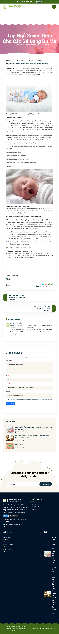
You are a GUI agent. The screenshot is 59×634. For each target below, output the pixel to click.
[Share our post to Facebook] (43, 284)
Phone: (6, 526)
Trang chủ (12, 44)
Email (7, 383)
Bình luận (8, 360)
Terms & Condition (38, 628)
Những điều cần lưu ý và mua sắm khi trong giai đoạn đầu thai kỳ (54, 551)
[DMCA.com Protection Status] (10, 515)
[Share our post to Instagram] (46, 284)
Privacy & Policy (51, 628)
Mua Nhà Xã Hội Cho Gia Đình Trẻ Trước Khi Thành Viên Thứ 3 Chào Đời (54, 591)
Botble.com (15, 631)
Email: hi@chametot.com (12, 524)
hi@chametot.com (27, 1)
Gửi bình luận (10, 403)
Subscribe (45, 484)
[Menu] (54, 7)
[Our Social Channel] (37, 2)
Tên (7, 376)
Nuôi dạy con (20, 44)
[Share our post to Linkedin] (52, 284)
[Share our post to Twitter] (49, 284)
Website (8, 391)
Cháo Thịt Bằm (20, 445)
